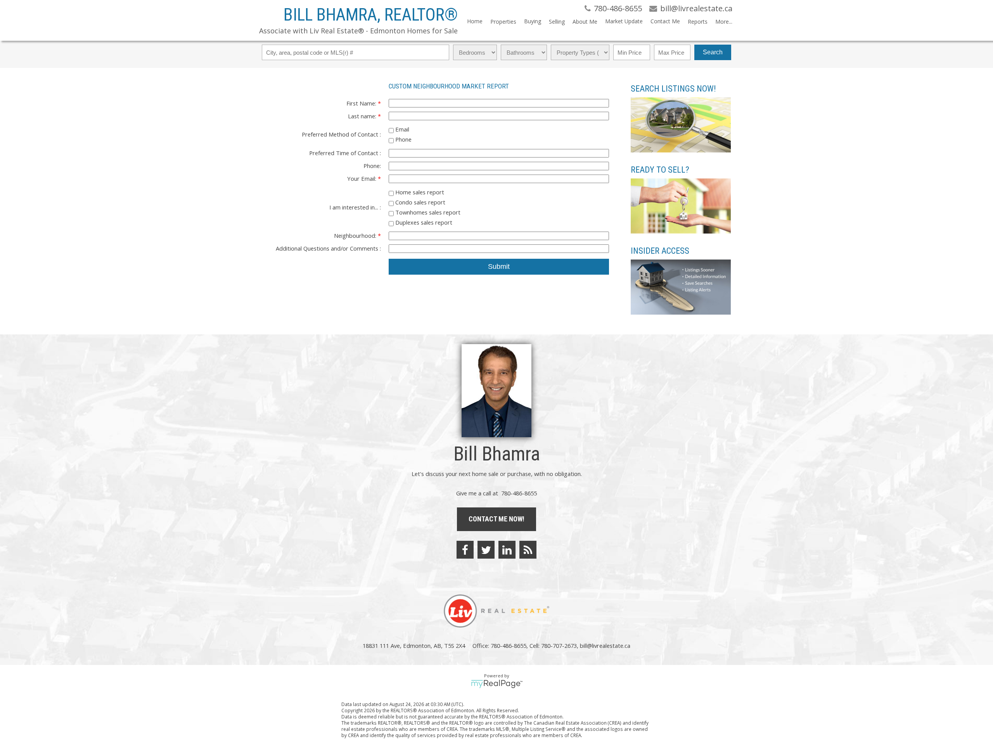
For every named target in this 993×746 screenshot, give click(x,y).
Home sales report (419, 192)
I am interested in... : (355, 207)
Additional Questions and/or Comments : (328, 248)
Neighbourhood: (356, 235)
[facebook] (465, 550)
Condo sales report (419, 202)
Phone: (372, 166)
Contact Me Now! (496, 519)
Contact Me (665, 21)
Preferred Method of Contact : (341, 134)
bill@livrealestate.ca (605, 645)
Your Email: (362, 178)
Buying (532, 21)
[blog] (527, 550)
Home (475, 21)
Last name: (363, 116)
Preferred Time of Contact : (345, 153)
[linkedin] (507, 550)
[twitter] (486, 550)
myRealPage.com (497, 683)
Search (713, 52)
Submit (499, 266)
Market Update (624, 21)
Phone (403, 139)
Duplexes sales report (423, 222)
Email (401, 129)
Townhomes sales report (427, 212)
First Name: (362, 103)
